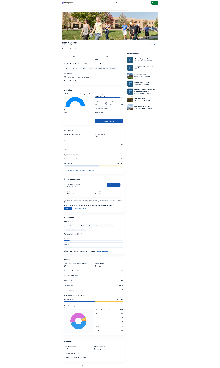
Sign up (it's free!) (80, 208)
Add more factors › (109, 121)
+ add (121, 112)
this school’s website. (102, 251)
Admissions (87, 49)
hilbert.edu (70, 73)
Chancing (102, 3)
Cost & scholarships (75, 49)
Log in (147, 3)
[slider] (120, 97)
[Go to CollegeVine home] (67, 3)
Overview (65, 49)
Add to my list (153, 44)
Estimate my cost (113, 185)
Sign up (154, 3)
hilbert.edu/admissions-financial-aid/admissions (80, 170)
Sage (95, 3)
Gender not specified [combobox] (102, 108)
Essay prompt (96, 49)
